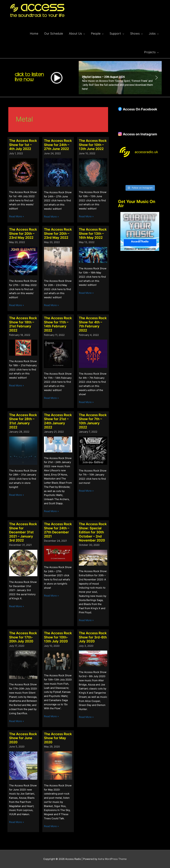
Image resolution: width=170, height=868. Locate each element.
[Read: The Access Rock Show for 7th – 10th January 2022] (93, 450)
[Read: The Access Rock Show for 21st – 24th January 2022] (58, 444)
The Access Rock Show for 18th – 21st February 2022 (23, 324)
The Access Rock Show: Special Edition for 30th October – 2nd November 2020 (93, 532)
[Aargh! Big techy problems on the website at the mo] (134, 165)
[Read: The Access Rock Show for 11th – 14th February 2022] (58, 353)
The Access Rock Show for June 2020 (23, 738)
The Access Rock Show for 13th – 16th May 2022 (93, 233)
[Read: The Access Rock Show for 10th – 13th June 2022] (93, 172)
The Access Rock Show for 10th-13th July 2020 (58, 637)
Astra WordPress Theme (112, 859)
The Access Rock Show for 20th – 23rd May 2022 (23, 233)
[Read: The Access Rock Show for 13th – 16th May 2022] (93, 254)
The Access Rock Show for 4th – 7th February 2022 (93, 324)
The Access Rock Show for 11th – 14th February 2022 (58, 324)
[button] (120, 77)
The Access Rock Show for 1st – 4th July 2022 (23, 145)
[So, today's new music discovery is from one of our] (157, 165)
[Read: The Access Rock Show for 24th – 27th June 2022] (58, 172)
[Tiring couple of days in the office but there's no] (134, 179)
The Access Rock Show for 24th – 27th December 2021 (58, 530)
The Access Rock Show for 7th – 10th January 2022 (93, 421)
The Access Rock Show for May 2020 (58, 738)
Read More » (16, 217)
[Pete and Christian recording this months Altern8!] (145, 165)
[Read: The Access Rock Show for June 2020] (23, 765)
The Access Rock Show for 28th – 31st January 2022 (23, 421)
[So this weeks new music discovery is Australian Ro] (157, 172)
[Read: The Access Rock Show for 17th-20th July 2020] (23, 664)
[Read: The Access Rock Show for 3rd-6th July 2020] (93, 658)
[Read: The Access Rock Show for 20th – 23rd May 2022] (23, 261)
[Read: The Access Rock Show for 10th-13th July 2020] (58, 660)
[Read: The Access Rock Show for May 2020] (58, 765)
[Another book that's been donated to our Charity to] (134, 172)
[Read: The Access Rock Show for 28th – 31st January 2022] (23, 450)
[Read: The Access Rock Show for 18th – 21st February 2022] (23, 347)
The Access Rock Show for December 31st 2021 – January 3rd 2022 (23, 532)
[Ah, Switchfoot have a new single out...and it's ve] (123, 172)
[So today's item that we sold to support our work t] (145, 172)
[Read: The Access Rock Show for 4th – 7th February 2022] (93, 353)
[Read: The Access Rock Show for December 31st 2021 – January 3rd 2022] (23, 562)
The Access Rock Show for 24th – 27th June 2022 (58, 145)
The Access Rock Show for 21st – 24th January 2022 (58, 421)
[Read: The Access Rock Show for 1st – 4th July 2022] (23, 172)
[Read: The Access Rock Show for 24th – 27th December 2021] (58, 553)
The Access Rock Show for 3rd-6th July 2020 (93, 637)
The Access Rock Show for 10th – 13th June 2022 (93, 145)
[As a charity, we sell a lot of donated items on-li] (123, 179)
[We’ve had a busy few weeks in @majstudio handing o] (123, 165)
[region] (120, 77)
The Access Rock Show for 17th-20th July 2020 (23, 637)
